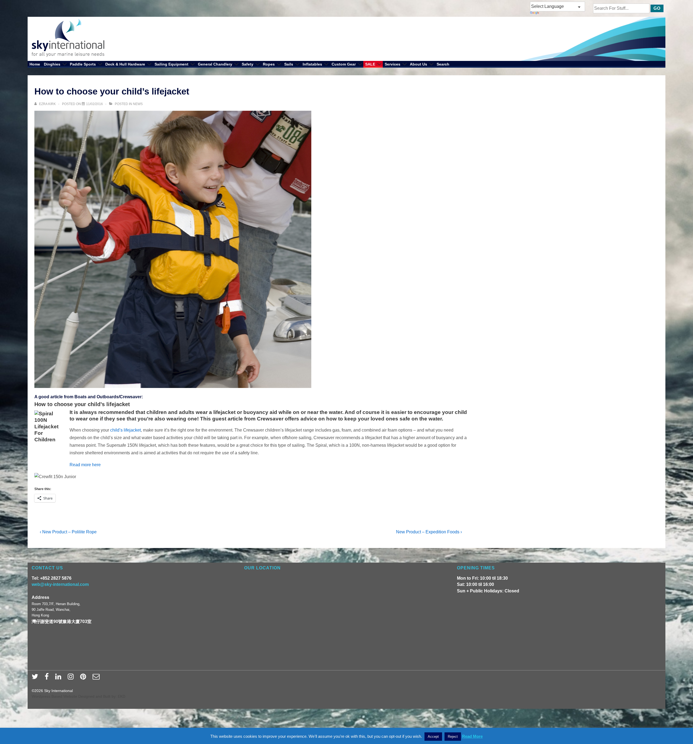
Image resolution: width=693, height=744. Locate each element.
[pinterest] (84, 678)
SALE (370, 64)
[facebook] (48, 678)
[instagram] (72, 678)
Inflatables (312, 64)
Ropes (269, 64)
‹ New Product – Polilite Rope (68, 532)
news (138, 104)
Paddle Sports (83, 64)
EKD (121, 696)
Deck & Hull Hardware (125, 64)
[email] (97, 678)
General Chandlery (215, 64)
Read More (472, 736)
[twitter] (36, 678)
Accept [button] (433, 737)
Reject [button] (453, 737)
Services (392, 64)
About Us (418, 64)
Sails (288, 64)
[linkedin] (59, 678)
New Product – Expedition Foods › (429, 532)
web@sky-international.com (60, 584)
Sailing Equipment (171, 64)
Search (443, 64)
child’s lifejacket (125, 430)
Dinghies (52, 64)
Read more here (85, 464)
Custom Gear (344, 64)
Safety (247, 64)
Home (35, 64)
